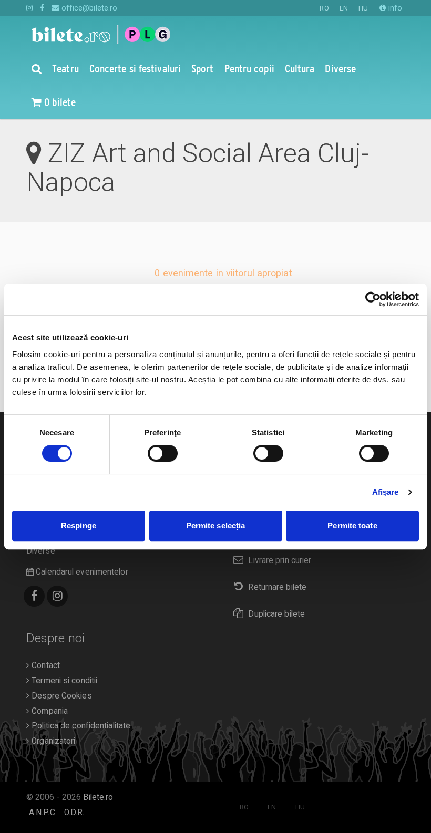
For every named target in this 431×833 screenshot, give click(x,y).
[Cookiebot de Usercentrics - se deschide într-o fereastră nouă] (373, 299)
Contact (44, 665)
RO (324, 8)
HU (363, 8)
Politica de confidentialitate (79, 726)
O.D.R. (74, 812)
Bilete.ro (98, 797)
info (394, 8)
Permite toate (352, 525)
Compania (48, 711)
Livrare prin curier (279, 560)
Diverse (40, 551)
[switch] (163, 453)
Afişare (385, 491)
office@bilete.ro (88, 8)
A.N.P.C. (43, 812)
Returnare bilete (277, 587)
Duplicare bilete (276, 614)
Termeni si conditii (63, 680)
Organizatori (52, 741)
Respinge (78, 525)
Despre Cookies (60, 696)
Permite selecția (215, 525)
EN (344, 8)
